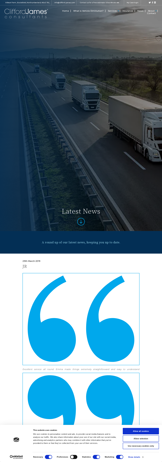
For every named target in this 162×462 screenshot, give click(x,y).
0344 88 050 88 (112, 3)
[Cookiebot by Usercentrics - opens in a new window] (16, 457)
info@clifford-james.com (64, 3)
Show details (134, 457)
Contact (151, 13)
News (140, 11)
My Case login (132, 3)
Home (65, 11)
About (151, 11)
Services (112, 11)
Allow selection (141, 439)
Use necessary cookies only (141, 446)
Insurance (128, 11)
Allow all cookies (141, 431)
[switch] (73, 457)
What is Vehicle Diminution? (88, 11)
